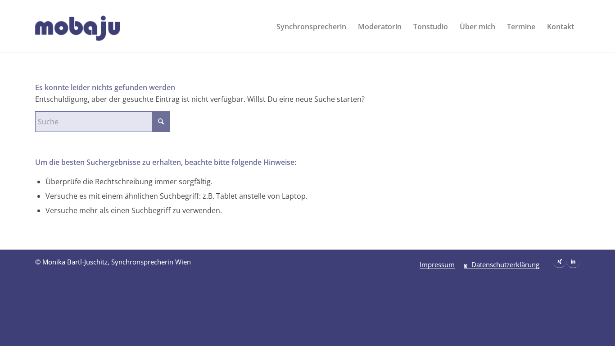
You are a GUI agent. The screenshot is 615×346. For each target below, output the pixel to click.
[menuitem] (311, 26)
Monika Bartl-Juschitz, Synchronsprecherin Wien (116, 261)
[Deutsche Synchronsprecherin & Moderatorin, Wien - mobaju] (92, 26)
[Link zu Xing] (559, 261)
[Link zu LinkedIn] (573, 261)
